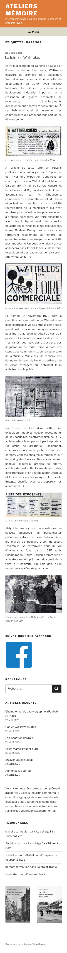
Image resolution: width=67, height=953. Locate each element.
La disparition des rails (19, 738)
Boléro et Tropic (46, 867)
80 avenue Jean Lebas (19, 759)
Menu (35, 31)
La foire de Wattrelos (22, 57)
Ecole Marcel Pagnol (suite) (22, 748)
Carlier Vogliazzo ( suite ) (20, 727)
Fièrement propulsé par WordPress (25, 944)
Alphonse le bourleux (18, 770)
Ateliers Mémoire (21, 10)
